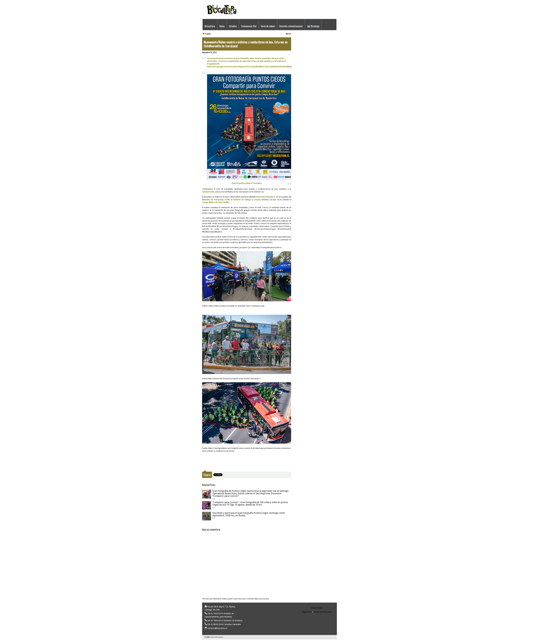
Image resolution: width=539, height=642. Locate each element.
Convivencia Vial (248, 26)
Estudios (233, 26)
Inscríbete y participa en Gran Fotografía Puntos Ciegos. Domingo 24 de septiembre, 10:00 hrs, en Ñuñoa (248, 514)
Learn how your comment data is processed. (251, 599)
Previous (208, 33)
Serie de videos (268, 26)
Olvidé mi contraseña (323, 612)
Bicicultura (210, 26)
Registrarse (306, 612)
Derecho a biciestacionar (291, 26)
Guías (222, 26)
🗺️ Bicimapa (313, 26)
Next (287, 33)
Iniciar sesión (316, 608)
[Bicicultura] (268, 16)
